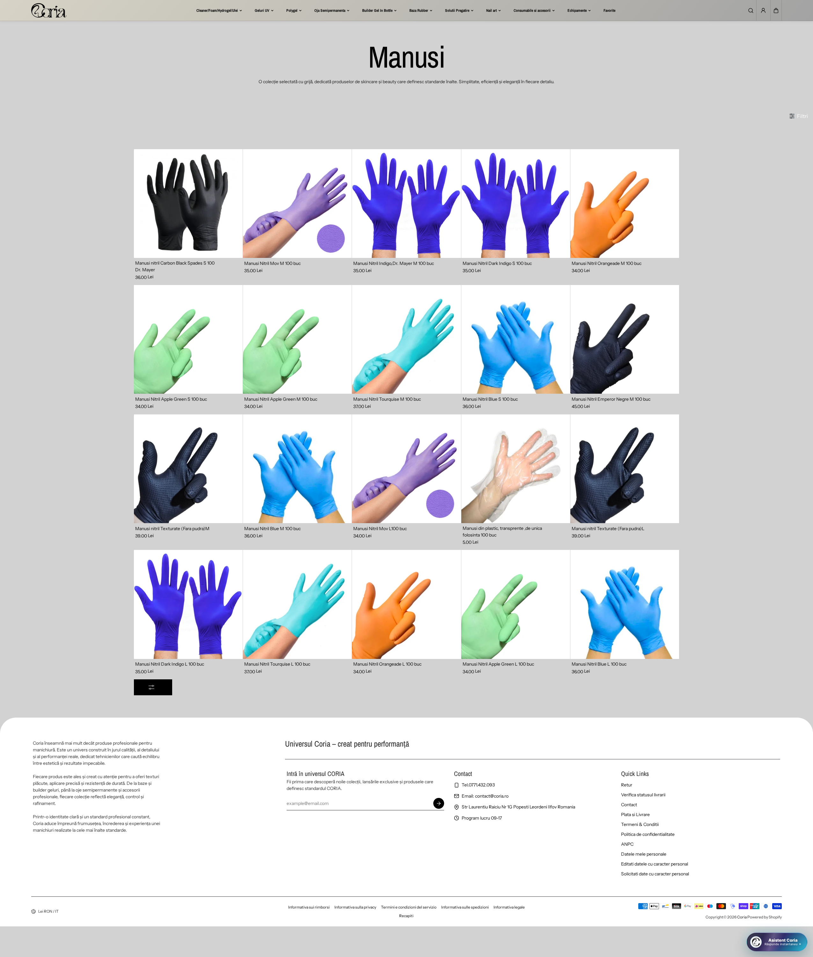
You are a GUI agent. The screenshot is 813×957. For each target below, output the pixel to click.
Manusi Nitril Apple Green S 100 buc (171, 399)
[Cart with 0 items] (776, 10)
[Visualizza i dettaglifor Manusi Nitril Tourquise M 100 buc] (406, 339)
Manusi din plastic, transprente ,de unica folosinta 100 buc (502, 531)
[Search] (751, 10)
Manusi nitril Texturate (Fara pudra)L (608, 528)
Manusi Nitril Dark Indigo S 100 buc (497, 263)
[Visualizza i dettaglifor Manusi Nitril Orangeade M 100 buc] (624, 203)
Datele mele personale (643, 854)
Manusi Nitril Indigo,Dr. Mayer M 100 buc (393, 263)
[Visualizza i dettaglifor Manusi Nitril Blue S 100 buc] (515, 339)
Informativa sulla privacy (355, 907)
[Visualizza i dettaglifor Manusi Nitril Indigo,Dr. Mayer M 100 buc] (406, 203)
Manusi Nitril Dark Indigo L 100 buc (169, 664)
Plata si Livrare (635, 814)
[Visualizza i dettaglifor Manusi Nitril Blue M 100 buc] (297, 468)
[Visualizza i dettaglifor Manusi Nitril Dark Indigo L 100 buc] (188, 604)
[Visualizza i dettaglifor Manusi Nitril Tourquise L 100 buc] (297, 604)
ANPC (627, 844)
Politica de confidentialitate (648, 834)
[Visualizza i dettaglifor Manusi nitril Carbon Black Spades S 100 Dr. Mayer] (188, 203)
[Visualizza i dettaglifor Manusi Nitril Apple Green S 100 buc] (188, 339)
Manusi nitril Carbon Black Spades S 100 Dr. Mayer (175, 266)
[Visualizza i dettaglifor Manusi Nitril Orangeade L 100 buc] (406, 604)
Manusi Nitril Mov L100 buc (380, 528)
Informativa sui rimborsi (309, 907)
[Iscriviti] (439, 803)
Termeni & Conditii (640, 824)
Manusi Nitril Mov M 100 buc (272, 263)
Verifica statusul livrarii (643, 795)
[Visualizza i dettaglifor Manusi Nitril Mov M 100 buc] (297, 203)
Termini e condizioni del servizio (408, 907)
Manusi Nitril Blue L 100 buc (599, 664)
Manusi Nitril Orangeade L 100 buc (387, 664)
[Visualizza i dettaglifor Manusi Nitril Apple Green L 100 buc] (515, 604)
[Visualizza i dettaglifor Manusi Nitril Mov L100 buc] (406, 468)
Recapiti (406, 915)
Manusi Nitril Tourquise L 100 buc (277, 664)
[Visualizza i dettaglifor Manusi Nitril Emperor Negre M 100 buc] (624, 339)
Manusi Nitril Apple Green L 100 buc (498, 664)
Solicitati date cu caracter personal (655, 874)
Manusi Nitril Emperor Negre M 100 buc (611, 399)
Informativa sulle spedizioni (465, 907)
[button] (776, 10)
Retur (626, 785)
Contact (629, 804)
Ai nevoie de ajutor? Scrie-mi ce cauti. (758, 919)
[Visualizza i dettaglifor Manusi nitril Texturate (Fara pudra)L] (624, 468)
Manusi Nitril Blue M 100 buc (272, 528)
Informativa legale (509, 907)
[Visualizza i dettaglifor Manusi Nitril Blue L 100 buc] (624, 604)
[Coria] (48, 10)
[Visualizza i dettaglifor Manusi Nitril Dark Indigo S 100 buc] (515, 203)
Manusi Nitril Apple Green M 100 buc (280, 399)
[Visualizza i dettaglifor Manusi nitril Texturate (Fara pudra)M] (188, 468)
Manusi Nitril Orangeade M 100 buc (606, 263)
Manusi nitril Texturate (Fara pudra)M (172, 528)
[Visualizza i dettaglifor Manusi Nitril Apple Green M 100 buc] (297, 339)
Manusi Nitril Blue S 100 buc (490, 399)
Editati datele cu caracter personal (654, 864)
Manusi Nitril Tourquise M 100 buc (387, 399)
